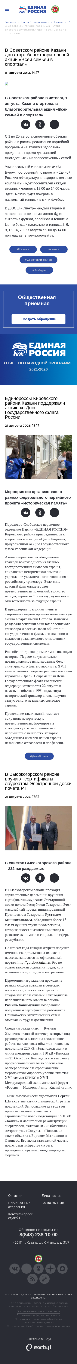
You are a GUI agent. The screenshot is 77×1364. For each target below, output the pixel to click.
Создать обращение (38, 319)
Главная (10, 22)
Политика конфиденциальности (38, 1315)
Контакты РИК (53, 1203)
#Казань (23, 249)
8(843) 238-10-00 (38, 1234)
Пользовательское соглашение (38, 1311)
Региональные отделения (19, 1205)
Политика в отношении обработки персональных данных (38, 1320)
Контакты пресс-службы (21, 1216)
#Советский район (38, 259)
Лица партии (52, 1196)
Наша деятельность (35, 22)
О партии (15, 1196)
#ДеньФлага (39, 756)
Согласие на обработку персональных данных (38, 1326)
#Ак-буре (39, 270)
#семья (54, 249)
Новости (60, 22)
